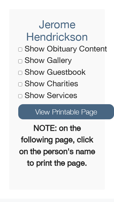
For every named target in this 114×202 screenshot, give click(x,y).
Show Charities (51, 83)
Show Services (51, 95)
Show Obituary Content (66, 48)
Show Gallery (48, 60)
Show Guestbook (55, 72)
